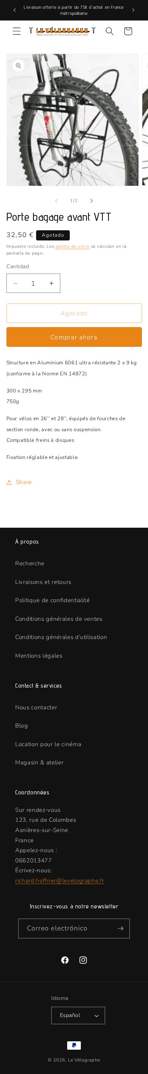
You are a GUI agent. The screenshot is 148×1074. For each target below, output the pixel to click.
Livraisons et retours (43, 582)
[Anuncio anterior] (14, 10)
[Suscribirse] (120, 928)
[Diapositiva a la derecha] (91, 201)
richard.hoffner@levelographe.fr (59, 880)
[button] (17, 31)
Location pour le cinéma (48, 744)
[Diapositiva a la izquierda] (56, 201)
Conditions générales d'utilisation (61, 637)
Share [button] (24, 482)
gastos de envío (72, 246)
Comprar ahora (73, 337)
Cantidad (17, 266)
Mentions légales (39, 656)
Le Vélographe (84, 1060)
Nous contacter (36, 707)
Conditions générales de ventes (58, 619)
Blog (21, 725)
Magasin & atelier (39, 762)
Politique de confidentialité (52, 600)
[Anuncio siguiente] (133, 10)
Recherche (29, 563)
